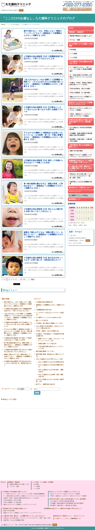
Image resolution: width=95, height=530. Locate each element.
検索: (35, 389)
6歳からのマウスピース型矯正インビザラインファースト (81, 97)
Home (71, 28)
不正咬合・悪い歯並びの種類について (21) (49, 323)
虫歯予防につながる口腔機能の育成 (81, 182)
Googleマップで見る (10, 474)
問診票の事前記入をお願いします (81, 36)
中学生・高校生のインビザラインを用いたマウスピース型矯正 (81, 115)
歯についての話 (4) (42, 320)
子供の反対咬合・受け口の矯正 (80, 88)
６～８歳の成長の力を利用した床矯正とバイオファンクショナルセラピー (81, 77)
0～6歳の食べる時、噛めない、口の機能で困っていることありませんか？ (80, 168)
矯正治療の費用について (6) (44, 351)
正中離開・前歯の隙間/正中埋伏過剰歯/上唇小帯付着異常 (81, 134)
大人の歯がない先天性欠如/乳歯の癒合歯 (81, 128)
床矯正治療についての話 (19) (47, 343)
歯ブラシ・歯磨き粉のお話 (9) (45, 384)
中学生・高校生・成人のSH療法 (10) (47, 331)
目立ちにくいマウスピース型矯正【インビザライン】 (80, 103)
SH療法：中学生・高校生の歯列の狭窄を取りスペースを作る (81, 83)
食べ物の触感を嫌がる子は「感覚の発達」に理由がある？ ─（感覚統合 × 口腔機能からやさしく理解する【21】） (18, 344)
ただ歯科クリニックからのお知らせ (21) (48, 317)
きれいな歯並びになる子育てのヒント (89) (49, 359)
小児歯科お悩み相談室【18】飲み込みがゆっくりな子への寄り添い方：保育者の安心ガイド (18, 363)
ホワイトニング (75, 191)
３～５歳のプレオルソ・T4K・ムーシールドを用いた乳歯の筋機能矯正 (81, 69)
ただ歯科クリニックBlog (78, 195)
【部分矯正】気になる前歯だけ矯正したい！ (80, 146)
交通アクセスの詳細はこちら (13, 477)
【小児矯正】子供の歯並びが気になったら (80, 62)
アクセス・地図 (75, 40)
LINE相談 (73, 49)
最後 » (33, 279)
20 (24, 279)
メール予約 (73, 57)
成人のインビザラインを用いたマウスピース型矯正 (81, 109)
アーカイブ (13, 389)
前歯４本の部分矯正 (76, 151)
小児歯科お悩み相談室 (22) (44, 302)
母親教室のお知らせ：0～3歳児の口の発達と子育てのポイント (80, 161)
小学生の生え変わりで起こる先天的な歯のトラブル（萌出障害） (80, 122)
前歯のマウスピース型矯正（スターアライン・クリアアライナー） (81, 155)
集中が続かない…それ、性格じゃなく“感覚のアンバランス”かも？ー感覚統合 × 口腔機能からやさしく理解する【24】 (17, 304)
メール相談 (73, 53)
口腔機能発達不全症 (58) (43, 309)
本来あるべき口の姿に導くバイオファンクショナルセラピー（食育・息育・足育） (81, 175)
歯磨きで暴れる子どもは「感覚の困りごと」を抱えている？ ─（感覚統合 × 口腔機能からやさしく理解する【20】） (18, 356)
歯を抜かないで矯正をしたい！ (80, 187)
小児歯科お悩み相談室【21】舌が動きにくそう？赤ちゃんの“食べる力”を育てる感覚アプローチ (18, 324)
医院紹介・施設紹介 (76, 32)
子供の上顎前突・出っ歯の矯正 (80, 92)
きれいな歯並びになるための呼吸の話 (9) (51, 362)
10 (21, 279)
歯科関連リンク (75, 199)
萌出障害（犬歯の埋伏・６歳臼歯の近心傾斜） (81, 140)
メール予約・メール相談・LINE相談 (81, 45)
